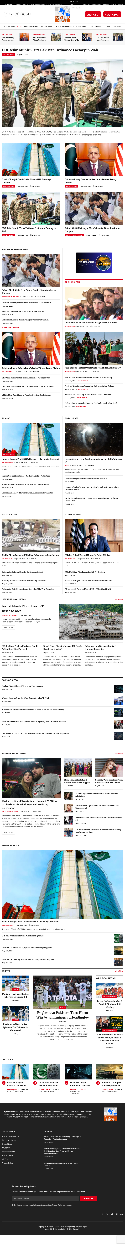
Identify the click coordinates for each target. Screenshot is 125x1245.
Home (19, 26)
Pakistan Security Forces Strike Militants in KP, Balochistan (27, 303)
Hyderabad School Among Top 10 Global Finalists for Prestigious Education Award (92, 488)
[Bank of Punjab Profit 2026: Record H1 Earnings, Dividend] (31, 159)
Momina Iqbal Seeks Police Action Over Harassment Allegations (97, 794)
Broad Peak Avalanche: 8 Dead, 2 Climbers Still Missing (109, 1004)
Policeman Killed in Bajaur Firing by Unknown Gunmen (25, 320)
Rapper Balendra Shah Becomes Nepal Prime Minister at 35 (98, 818)
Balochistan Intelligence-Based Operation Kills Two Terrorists (28, 589)
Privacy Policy (96, 5)
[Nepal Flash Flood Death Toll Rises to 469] (91, 622)
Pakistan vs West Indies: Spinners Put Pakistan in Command (15, 1027)
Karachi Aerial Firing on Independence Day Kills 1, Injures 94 (93, 460)
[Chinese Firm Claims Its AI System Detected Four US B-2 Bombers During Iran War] (118, 736)
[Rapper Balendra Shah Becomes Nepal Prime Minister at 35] (68, 820)
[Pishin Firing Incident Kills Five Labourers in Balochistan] (31, 535)
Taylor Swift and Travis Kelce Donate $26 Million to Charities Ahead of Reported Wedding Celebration (30, 804)
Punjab (6, 418)
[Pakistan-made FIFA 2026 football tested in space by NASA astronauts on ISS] (118, 724)
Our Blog (107, 26)
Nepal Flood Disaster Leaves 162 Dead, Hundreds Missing (62, 647)
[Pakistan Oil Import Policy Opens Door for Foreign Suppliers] (118, 950)
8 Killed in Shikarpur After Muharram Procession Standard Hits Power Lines (91, 499)
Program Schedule (109, 5)
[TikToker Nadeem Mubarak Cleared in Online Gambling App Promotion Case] (68, 832)
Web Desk (15, 1000)
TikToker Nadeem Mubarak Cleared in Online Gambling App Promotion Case (98, 830)
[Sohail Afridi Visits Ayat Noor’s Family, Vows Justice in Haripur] (94, 208)
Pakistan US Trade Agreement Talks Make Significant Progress (28, 959)
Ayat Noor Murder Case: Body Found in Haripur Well (23, 311)
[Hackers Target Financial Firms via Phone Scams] (118, 689)
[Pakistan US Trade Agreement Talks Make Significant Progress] (118, 962)
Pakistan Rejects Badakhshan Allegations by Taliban (91, 322)
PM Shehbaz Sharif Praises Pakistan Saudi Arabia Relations (26, 395)
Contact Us (117, 26)
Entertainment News (10, 811)
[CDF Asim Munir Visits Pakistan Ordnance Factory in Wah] (56, 37)
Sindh (67, 465)
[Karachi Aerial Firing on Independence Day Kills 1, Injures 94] (94, 439)
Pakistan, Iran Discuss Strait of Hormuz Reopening (100, 647)
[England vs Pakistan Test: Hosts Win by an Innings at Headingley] (62, 992)
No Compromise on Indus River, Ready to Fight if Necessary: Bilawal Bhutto (109, 1039)
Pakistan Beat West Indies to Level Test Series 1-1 (15, 995)
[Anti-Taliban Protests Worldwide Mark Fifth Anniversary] (94, 348)
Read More (8, 627)
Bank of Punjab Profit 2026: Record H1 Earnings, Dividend (27, 181)
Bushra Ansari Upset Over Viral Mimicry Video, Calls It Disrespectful (97, 806)
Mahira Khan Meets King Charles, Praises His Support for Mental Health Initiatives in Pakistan (78, 781)
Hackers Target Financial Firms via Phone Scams (22, 686)
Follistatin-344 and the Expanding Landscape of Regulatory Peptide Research (62, 1137)
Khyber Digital (81, 1227)
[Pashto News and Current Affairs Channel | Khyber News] (62, 14)
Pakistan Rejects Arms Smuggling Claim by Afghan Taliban (89, 386)
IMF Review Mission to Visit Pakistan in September (23, 936)
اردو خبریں (93, 14)
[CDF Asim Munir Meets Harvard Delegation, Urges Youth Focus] (118, 37)
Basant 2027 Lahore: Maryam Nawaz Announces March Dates (27, 493)
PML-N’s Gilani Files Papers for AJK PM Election (85, 572)
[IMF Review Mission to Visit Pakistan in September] (118, 938)
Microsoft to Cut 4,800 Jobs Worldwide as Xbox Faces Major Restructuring (33, 710)
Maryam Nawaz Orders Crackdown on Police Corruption (25, 484)
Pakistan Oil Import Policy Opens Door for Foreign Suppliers (27, 947)
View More (119, 599)
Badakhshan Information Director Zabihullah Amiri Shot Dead (91, 403)
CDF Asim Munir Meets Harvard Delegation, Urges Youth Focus (103, 38)
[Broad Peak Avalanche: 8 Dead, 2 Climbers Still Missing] (109, 990)
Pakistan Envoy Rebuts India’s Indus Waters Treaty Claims (8, 38)
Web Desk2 (109, 1047)
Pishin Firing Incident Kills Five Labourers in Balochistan (30, 555)
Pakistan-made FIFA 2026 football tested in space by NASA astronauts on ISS (34, 721)
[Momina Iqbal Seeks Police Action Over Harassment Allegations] (68, 796)
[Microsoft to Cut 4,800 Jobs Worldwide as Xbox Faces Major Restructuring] (118, 712)
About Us (86, 5)
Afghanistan (81, 26)
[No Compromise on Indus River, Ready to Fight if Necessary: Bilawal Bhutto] (109, 1024)
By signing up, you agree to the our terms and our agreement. (43, 1205)
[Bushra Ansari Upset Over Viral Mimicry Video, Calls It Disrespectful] (68, 808)
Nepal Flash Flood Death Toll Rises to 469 (24, 608)
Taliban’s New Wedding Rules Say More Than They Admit (88, 394)
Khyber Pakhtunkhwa (64, 26)
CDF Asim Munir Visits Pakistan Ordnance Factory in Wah (40, 38)
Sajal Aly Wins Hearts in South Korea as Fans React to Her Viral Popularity (109, 781)
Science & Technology (78, 1089)
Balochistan (9, 514)
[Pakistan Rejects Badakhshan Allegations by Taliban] (94, 303)
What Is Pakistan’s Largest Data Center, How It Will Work (25, 698)
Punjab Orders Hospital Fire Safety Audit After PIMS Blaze (26, 476)
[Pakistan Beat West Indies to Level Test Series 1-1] (15, 983)
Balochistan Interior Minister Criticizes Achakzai (22, 572)
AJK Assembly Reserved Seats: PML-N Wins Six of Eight (88, 589)
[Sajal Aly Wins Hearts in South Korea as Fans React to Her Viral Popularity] (109, 767)
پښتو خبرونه (112, 14)
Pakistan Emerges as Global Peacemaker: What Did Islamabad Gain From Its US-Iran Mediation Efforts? (62, 1151)
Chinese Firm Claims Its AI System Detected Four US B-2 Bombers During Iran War (36, 733)
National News (46, 26)
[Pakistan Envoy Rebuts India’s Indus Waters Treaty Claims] (24, 37)
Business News (8, 186)
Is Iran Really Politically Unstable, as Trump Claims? (61, 1164)
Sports (120, 5)
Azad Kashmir (69, 34)
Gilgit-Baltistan (106, 978)
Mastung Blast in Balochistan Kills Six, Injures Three (24, 580)
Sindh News (71, 418)
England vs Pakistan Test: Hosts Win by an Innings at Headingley (62, 1015)
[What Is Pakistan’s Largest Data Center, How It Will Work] (118, 700)
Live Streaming (95, 26)
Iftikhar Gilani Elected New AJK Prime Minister (71, 38)
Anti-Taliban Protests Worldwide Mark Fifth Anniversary (93, 367)
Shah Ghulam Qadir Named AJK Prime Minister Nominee (88, 580)
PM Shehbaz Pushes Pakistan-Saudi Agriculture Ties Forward (19, 647)
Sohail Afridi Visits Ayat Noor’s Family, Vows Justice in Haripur (40, 5)
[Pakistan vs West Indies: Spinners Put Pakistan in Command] (15, 1013)
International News (31, 26)
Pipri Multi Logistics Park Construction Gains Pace (86, 479)
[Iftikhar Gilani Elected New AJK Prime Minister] (87, 37)
